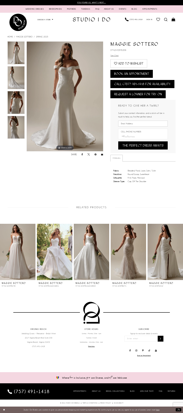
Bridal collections (115, 391)
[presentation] (17, 252)
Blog (132, 391)
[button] (158, 19)
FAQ (160, 391)
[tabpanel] (16, 53)
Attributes (116, 158)
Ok (178, 409)
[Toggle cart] (173, 19)
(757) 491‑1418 (38, 346)
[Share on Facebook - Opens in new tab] (82, 154)
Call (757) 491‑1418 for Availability (142, 84)
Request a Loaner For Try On (138, 94)
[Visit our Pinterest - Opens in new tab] (143, 350)
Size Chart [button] (115, 55)
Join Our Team (147, 391)
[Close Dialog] (4, 409)
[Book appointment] (18, 22)
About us (96, 391)
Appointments (79, 391)
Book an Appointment (131, 74)
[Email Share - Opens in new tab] (102, 154)
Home (10, 37)
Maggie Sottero (24, 37)
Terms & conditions (90, 403)
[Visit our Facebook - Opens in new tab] (130, 350)
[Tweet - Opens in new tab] (88, 154)
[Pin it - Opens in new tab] (95, 154)
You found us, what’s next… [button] (91, 2)
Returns (171, 391)
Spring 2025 (42, 37)
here (157, 410)
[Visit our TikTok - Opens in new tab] (149, 350)
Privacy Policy (105, 403)
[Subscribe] (160, 339)
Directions (91, 346)
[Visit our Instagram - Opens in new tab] (136, 350)
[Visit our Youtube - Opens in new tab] (156, 350)
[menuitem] (34, 9)
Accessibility (119, 403)
